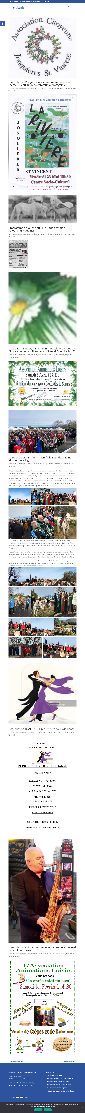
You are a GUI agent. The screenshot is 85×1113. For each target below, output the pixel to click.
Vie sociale (12, 91)
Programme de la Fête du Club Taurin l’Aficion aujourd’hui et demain (36, 229)
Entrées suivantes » (70, 1062)
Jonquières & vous (70, 88)
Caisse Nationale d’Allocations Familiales (60, 1091)
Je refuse (48, 1110)
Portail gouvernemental (54, 1075)
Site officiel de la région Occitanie (58, 1081)
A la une (50, 88)
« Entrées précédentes (15, 1062)
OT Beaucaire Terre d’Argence (57, 1088)
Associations (58, 88)
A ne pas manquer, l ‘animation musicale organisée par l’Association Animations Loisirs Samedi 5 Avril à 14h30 (42, 350)
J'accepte (38, 1110)
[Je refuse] (82, 1107)
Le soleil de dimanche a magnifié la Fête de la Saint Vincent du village (39, 459)
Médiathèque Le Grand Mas (20, 88)
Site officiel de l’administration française (60, 1078)
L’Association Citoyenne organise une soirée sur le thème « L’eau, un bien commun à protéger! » (39, 83)
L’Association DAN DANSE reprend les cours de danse (41, 729)
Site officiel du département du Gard (59, 1085)
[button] (2, 23)
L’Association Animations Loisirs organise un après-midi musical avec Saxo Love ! (42, 948)
